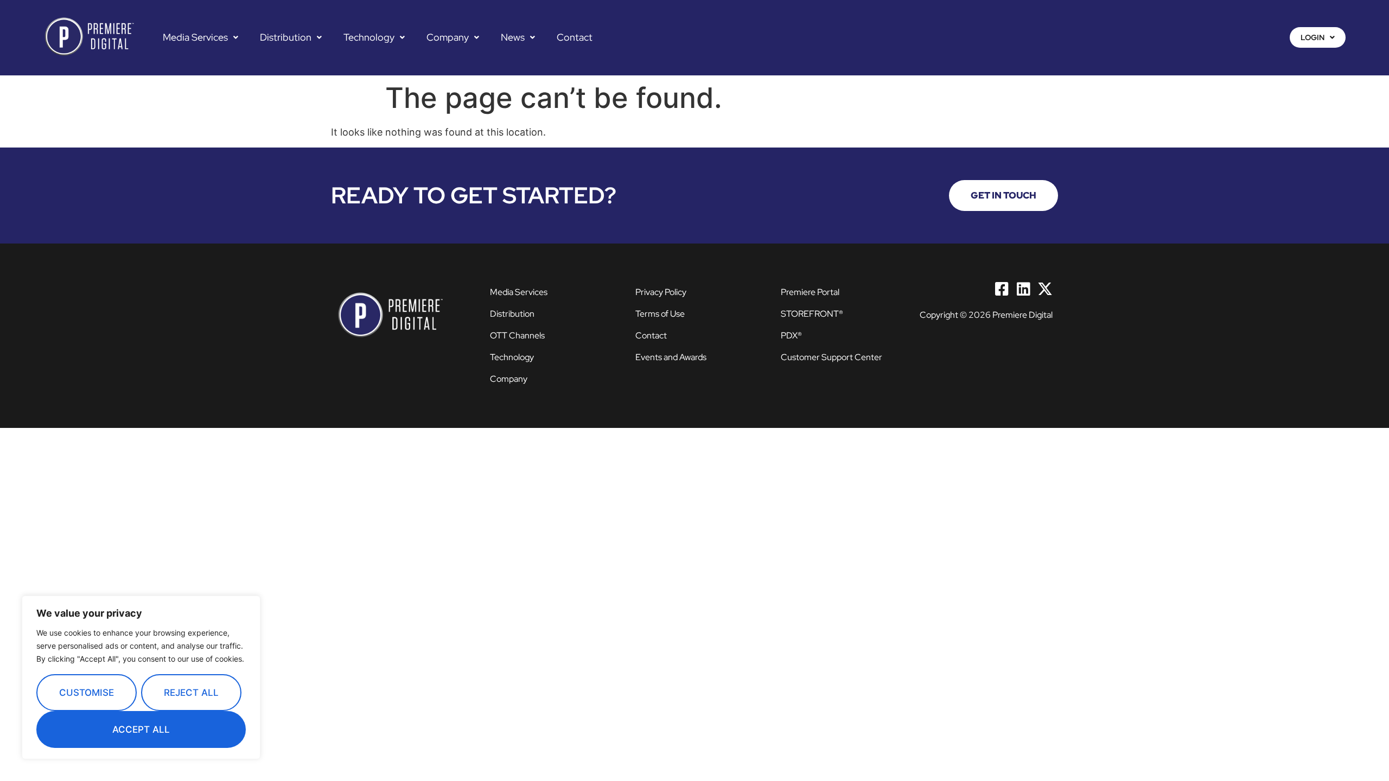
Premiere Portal (810, 292)
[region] (141, 677)
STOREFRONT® (812, 313)
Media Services (195, 37)
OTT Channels (517, 335)
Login (1312, 37)
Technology (368, 37)
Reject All (191, 692)
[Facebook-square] (1001, 289)
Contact (574, 37)
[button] (200, 37)
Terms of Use (660, 313)
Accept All (141, 729)
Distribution (285, 37)
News (513, 37)
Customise (86, 692)
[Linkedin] (1023, 289)
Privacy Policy (660, 292)
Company (447, 37)
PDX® (791, 335)
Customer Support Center (831, 357)
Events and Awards (670, 357)
